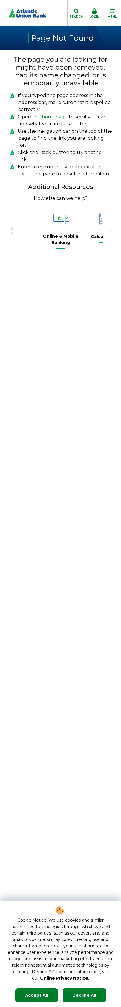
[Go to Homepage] (23, 13)
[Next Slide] (109, 231)
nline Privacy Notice (66, 978)
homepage (55, 117)
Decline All (84, 995)
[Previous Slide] (12, 231)
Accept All (36, 995)
